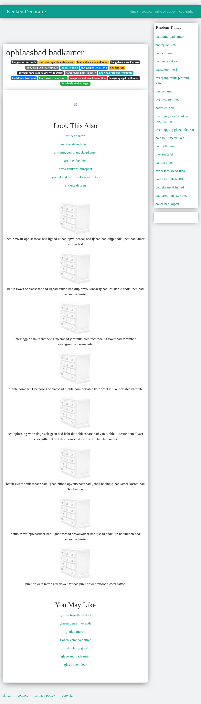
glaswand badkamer (75, 656)
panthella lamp (165, 146)
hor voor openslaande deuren (57, 62)
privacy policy (165, 11)
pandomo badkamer (169, 36)
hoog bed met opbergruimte (115, 72)
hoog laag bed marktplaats (42, 67)
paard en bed (164, 108)
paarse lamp (164, 91)
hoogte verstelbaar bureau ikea (87, 78)
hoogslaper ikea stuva (94, 67)
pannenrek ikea (166, 61)
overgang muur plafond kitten (172, 80)
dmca (134, 11)
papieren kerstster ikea (171, 195)
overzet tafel (164, 154)
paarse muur (164, 53)
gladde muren (75, 632)
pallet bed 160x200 (169, 179)
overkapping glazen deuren (174, 130)
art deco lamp (75, 136)
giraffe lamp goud (75, 648)
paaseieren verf (166, 69)
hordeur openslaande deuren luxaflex (40, 72)
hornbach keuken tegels (75, 83)
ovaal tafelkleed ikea (170, 171)
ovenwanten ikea (167, 99)
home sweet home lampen (81, 72)
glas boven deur (75, 665)
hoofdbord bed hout (24, 78)
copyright (186, 11)
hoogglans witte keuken (125, 62)
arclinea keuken (75, 161)
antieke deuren (75, 185)
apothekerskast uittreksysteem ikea (75, 177)
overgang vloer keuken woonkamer (171, 118)
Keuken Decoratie (26, 11)
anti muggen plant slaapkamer (75, 152)
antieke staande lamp (75, 144)
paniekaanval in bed (169, 187)
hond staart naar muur (53, 78)
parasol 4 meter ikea (169, 138)
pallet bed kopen (167, 204)
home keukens (69, 67)
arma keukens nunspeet (75, 169)
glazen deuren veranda (75, 623)
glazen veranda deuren (75, 640)
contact (147, 11)
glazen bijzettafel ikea (75, 615)
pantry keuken (165, 45)
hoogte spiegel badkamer (124, 78)
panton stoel (164, 163)
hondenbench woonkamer (92, 62)
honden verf (117, 67)
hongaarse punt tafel (24, 62)
